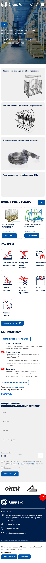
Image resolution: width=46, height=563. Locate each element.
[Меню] (42, 4)
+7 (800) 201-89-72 (13, 529)
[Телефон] (36, 4)
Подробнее (9, 235)
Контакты (6, 512)
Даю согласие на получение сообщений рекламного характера (23, 467)
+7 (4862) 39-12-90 (13, 524)
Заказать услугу (10, 323)
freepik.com (38, 540)
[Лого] (11, 4)
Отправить (8, 474)
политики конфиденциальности (25, 463)
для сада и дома (16, 387)
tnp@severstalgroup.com (16, 533)
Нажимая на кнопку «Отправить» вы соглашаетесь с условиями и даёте (23, 463)
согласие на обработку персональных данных (21, 465)
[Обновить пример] (40, 455)
